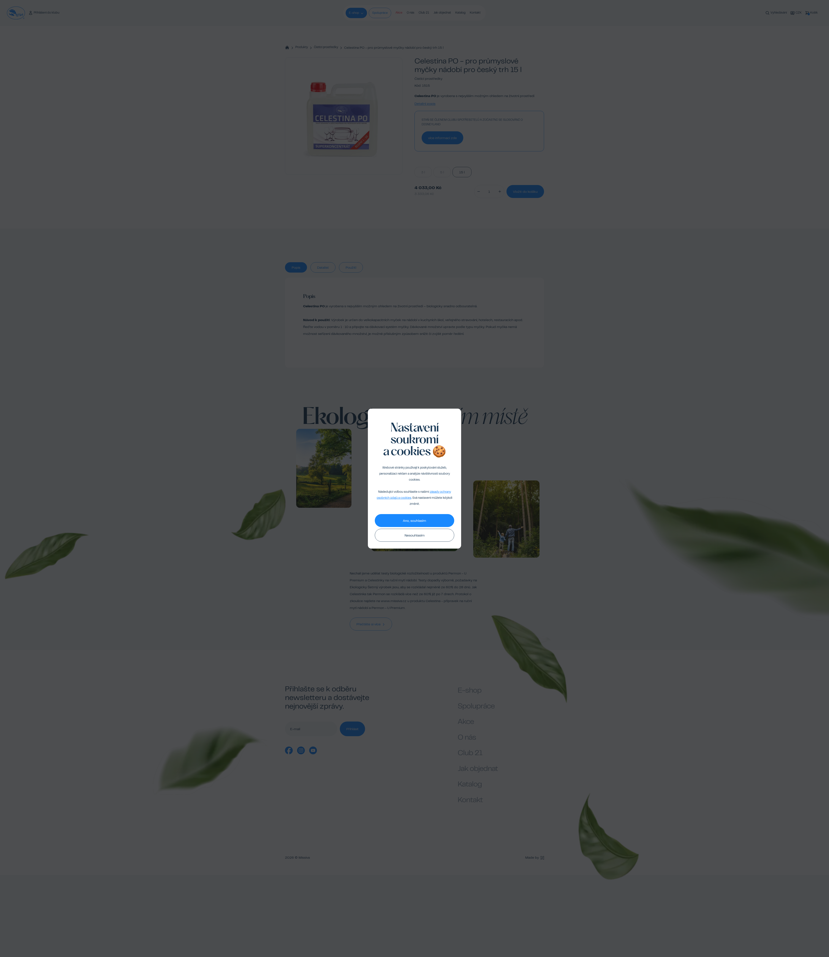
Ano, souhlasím (414, 520)
